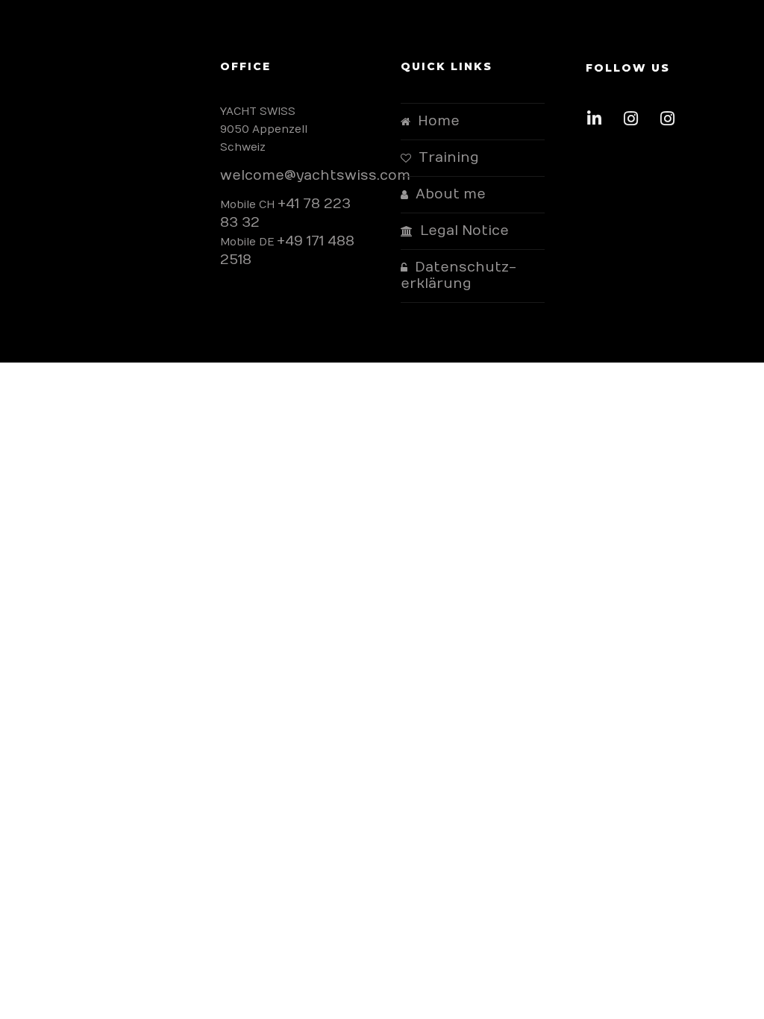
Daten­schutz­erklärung (458, 276)
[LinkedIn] (598, 123)
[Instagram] (635, 123)
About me (451, 194)
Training (449, 158)
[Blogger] (671, 123)
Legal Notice (464, 231)
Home (439, 121)
